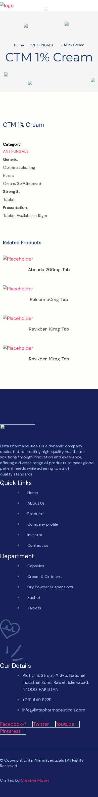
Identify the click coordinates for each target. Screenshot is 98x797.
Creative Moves (35, 780)
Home (19, 45)
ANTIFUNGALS (41, 45)
